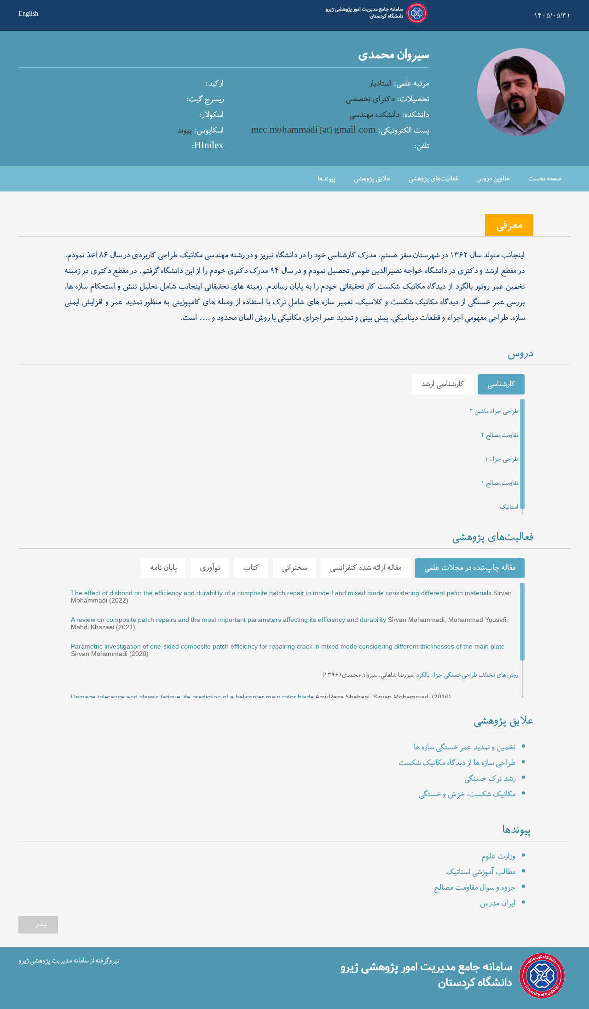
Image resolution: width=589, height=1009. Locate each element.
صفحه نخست (544, 179)
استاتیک (509, 507)
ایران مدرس (497, 903)
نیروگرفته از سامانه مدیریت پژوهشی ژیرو (68, 960)
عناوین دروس (493, 179)
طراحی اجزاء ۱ (501, 459)
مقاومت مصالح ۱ (499, 483)
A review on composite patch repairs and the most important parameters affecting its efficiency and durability (228, 619)
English (28, 13)
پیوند (184, 131)
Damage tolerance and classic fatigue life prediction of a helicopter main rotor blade (192, 697)
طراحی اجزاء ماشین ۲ (493, 412)
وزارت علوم (498, 856)
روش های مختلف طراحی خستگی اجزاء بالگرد (467, 675)
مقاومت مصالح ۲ (499, 435)
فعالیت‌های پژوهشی (433, 179)
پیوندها (326, 179)
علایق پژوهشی (372, 179)
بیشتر (41, 925)
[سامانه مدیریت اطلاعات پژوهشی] (374, 22)
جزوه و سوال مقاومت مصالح (474, 888)
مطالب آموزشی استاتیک (480, 872)
